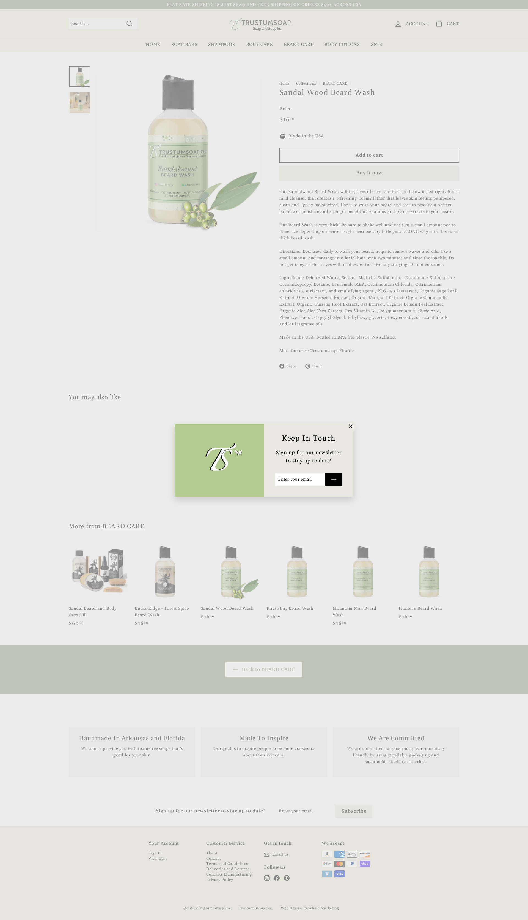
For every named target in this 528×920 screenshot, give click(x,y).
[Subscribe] (333, 479)
